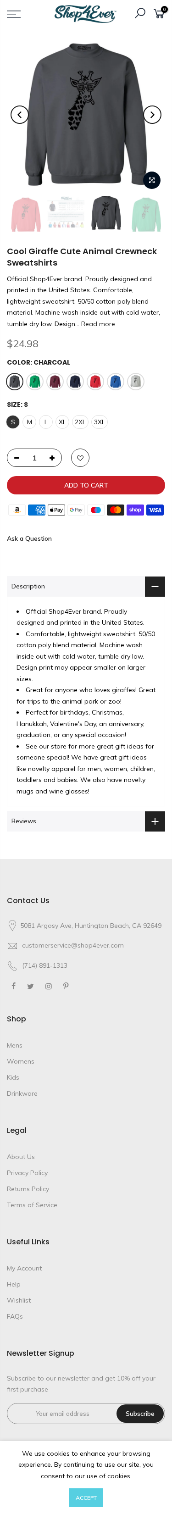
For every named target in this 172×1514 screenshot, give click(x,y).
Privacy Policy (27, 1173)
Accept (86, 1497)
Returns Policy (28, 1189)
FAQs (15, 1316)
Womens (20, 1061)
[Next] (152, 114)
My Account (24, 1268)
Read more (97, 324)
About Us (21, 1157)
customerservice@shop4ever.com (73, 945)
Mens (14, 1045)
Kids (13, 1077)
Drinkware (22, 1093)
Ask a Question (29, 538)
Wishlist (19, 1300)
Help (14, 1284)
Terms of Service (32, 1205)
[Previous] (20, 114)
